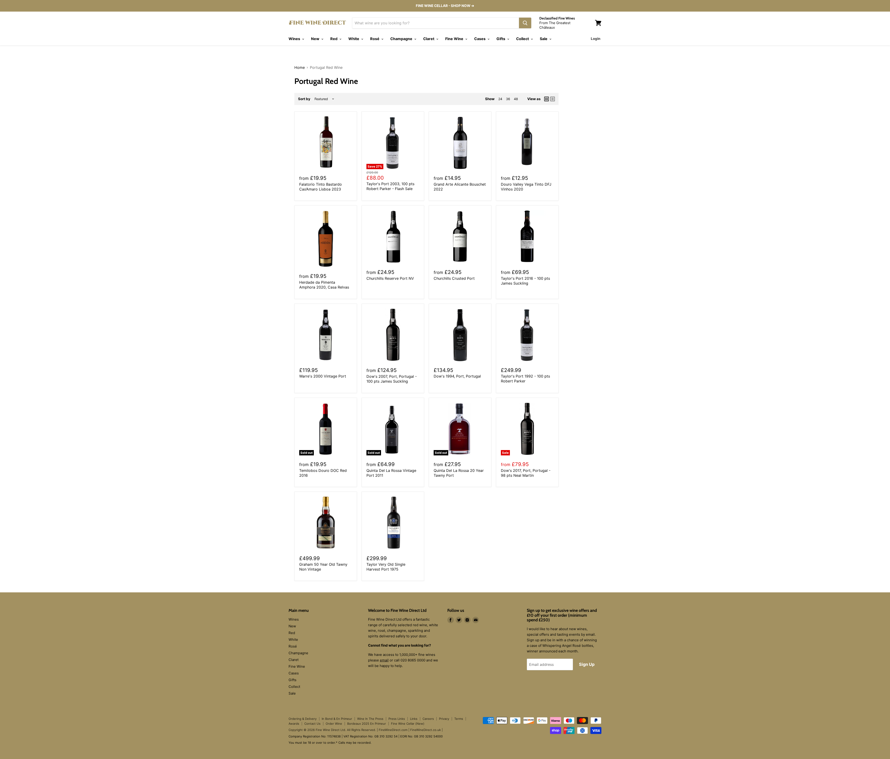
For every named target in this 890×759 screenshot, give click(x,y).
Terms (458, 719)
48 (516, 99)
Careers (428, 719)
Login (595, 38)
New (315, 38)
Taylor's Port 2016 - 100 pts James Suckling (525, 281)
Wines (295, 38)
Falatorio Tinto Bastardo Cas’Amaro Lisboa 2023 (320, 186)
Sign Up (586, 664)
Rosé (375, 38)
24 (500, 99)
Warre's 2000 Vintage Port (322, 376)
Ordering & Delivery (303, 719)
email (384, 660)
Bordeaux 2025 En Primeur (366, 723)
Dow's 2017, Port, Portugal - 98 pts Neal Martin (525, 473)
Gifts (501, 38)
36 (508, 99)
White (354, 38)
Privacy (444, 719)
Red (334, 38)
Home (299, 67)
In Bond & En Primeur (337, 719)
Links (413, 719)
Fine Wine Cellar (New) (407, 723)
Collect (523, 38)
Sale (544, 38)
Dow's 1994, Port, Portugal (457, 376)
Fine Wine (454, 38)
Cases (480, 38)
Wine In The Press (370, 719)
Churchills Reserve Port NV (390, 278)
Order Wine (334, 723)
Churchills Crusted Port (454, 278)
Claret (429, 38)
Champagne (401, 38)
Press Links (396, 719)
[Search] (525, 23)
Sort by (304, 99)
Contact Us (312, 723)
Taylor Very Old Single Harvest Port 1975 (385, 567)
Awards (294, 723)
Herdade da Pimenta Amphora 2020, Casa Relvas (324, 284)
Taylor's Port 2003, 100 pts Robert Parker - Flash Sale (390, 186)
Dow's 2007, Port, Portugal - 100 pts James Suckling (391, 379)
